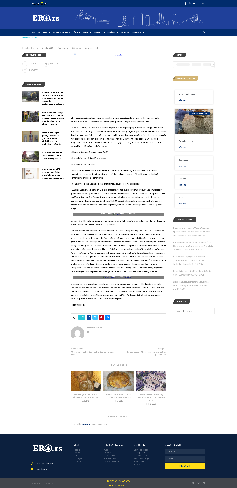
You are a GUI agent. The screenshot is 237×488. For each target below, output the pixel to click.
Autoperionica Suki (187, 94)
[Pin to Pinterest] (101, 317)
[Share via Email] (107, 317)
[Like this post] (83, 317)
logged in (86, 424)
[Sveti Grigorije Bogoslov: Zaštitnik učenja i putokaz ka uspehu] (86, 381)
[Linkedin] (198, 3)
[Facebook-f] (185, 3)
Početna (36, 32)
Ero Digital (137, 32)
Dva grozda (183, 160)
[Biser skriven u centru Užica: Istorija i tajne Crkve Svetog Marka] (30, 156)
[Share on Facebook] (89, 317)
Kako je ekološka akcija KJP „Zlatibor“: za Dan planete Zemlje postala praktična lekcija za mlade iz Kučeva (193, 246)
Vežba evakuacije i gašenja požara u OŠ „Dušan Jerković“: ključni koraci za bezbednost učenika (191, 260)
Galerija (125, 32)
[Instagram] (190, 3)
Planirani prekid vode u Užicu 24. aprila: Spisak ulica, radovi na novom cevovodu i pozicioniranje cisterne (191, 231)
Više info (182, 100)
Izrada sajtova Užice (118, 480)
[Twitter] (194, 3)
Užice (75, 32)
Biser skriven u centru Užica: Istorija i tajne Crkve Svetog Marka (52, 155)
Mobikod (182, 179)
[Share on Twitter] (95, 317)
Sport (86, 32)
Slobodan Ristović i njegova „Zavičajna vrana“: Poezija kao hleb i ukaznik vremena (53, 173)
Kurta (181, 197)
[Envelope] (203, 3)
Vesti (45, 32)
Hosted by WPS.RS (118, 485)
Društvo (111, 32)
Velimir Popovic (31, 48)
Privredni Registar (61, 32)
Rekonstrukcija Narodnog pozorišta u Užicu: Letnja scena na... (151, 397)
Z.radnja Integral (186, 141)
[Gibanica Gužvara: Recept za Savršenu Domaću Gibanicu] (118, 381)
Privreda (98, 32)
